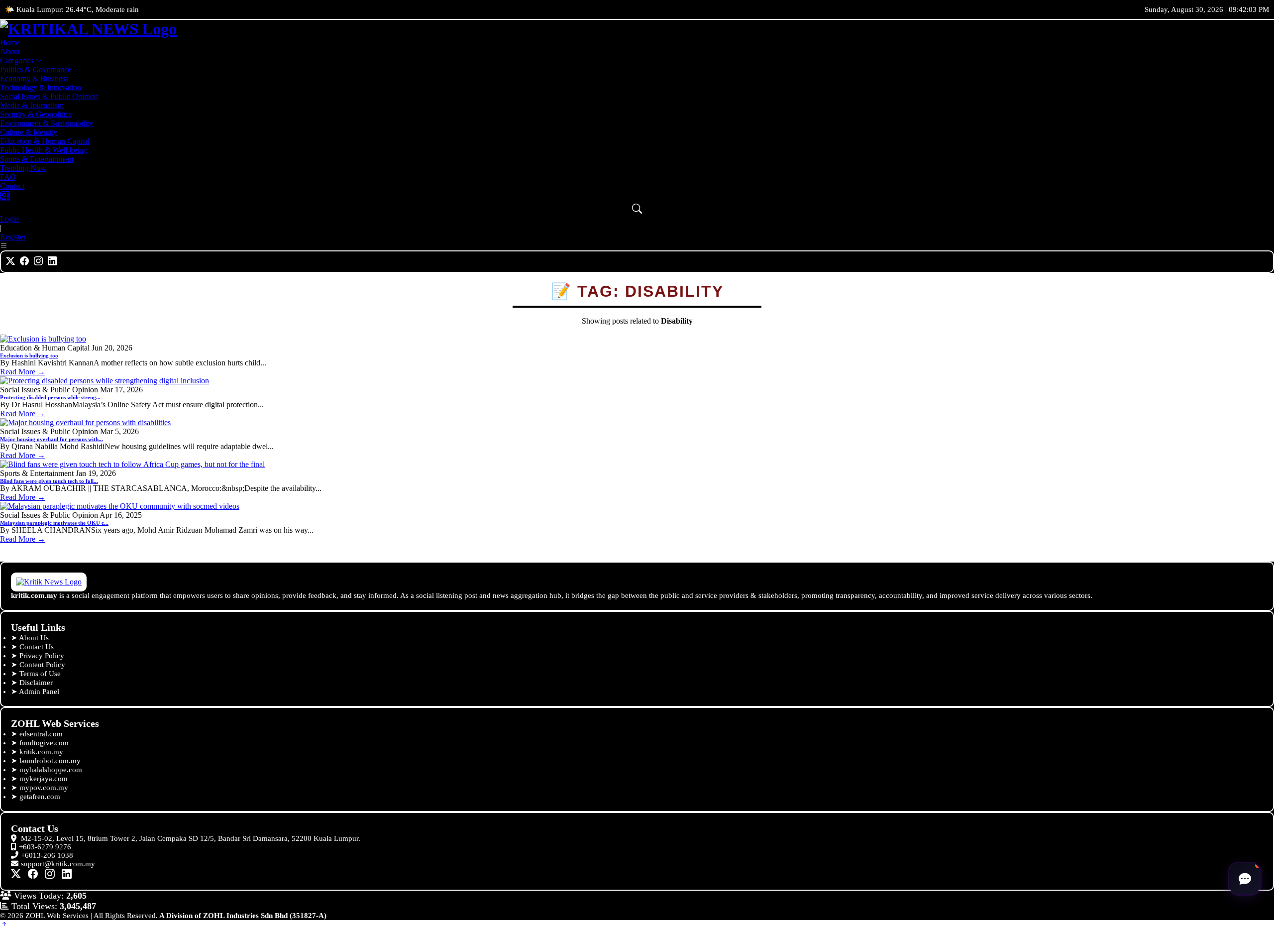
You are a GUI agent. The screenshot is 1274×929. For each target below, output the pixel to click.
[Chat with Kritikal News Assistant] (1244, 878)
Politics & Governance (35, 69)
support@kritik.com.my (58, 864)
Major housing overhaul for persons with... (51, 439)
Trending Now (23, 168)
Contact (12, 186)
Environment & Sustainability (46, 123)
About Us (34, 638)
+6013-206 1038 (47, 855)
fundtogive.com (44, 743)
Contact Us (36, 647)
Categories (17, 60)
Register (13, 236)
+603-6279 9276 (45, 847)
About (10, 51)
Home (9, 42)
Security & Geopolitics (36, 114)
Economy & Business (34, 78)
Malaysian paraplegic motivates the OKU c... (54, 523)
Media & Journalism (32, 105)
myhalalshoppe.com (50, 770)
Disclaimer (36, 683)
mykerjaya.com (43, 779)
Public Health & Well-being (43, 150)
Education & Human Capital (45, 141)
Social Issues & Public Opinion (49, 96)
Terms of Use (40, 674)
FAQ (8, 177)
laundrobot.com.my (50, 761)
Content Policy (42, 665)
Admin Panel (39, 692)
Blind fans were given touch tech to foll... (49, 481)
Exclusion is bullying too (29, 355)
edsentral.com (41, 734)
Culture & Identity (28, 132)
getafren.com (39, 797)
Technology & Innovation (40, 87)
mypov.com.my (43, 788)
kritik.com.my (41, 752)
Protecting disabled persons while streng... (50, 397)
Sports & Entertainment (37, 159)
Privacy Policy (41, 656)
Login (9, 219)
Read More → (22, 371)
